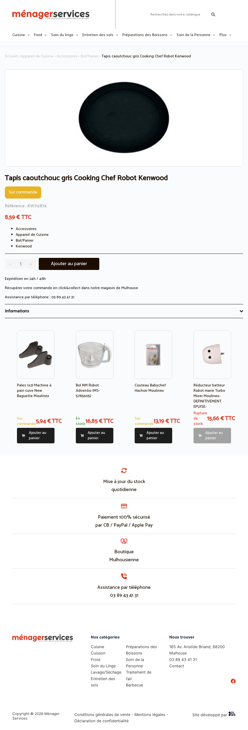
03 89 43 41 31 (62, 297)
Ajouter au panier (69, 264)
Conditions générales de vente (102, 714)
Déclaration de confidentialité (101, 720)
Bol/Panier (89, 56)
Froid (38, 35)
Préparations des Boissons (145, 35)
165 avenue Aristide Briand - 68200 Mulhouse (98, 14)
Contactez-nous (133, 14)
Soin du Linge (103, 665)
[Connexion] (223, 14)
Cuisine (18, 35)
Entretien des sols (97, 35)
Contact (176, 665)
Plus (223, 35)
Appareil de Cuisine (37, 56)
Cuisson (98, 653)
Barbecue (134, 685)
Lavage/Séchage (106, 672)
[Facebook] (233, 681)
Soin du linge (62, 35)
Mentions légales (149, 714)
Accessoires (67, 56)
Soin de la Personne (193, 35)
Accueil (11, 56)
